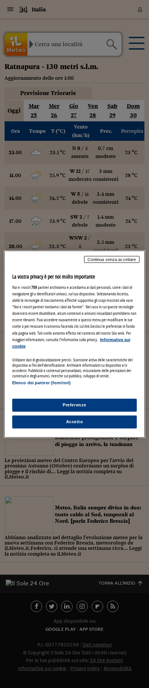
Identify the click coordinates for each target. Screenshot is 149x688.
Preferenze (74, 405)
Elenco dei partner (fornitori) (41, 382)
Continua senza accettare (111, 259)
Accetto (74, 421)
